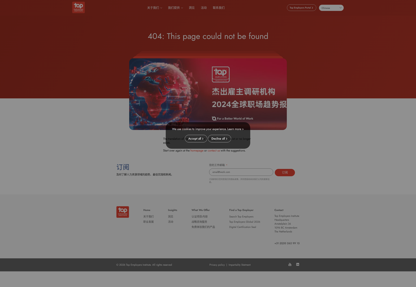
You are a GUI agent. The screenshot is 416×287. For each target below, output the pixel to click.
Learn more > (235, 129)
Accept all (194, 138)
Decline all (218, 138)
